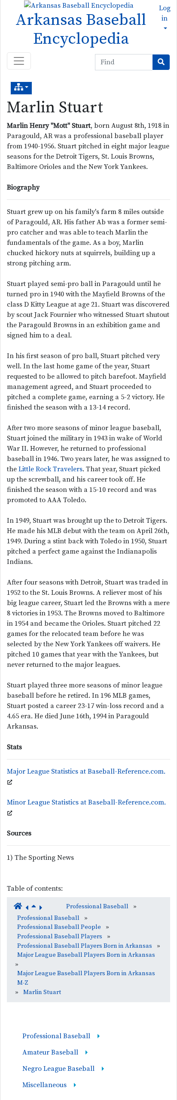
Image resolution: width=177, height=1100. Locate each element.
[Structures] (21, 88)
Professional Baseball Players (59, 936)
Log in (165, 13)
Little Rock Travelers (50, 469)
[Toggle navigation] (19, 60)
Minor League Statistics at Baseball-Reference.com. (86, 802)
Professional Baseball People (59, 927)
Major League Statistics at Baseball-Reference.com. (86, 771)
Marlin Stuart (55, 108)
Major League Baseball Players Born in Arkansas (86, 955)
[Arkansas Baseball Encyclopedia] (77, 5)
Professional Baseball (97, 906)
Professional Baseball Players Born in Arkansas (84, 946)
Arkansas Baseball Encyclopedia (80, 29)
